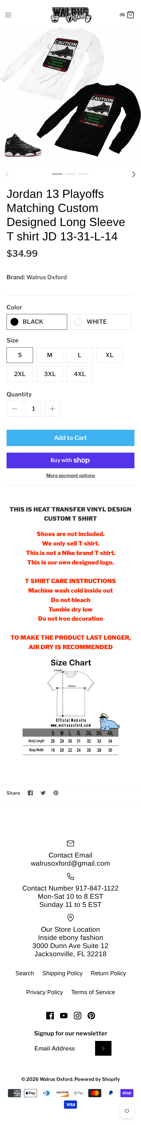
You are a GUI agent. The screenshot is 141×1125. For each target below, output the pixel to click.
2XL (20, 374)
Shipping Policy (62, 973)
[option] (70, 96)
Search (24, 973)
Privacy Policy (44, 992)
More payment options (70, 475)
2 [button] (70, 173)
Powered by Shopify (97, 1079)
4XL (80, 374)
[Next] (134, 174)
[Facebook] (50, 1015)
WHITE (97, 321)
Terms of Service (93, 992)
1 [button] (57, 173)
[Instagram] (77, 1015)
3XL (50, 374)
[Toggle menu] (8, 15)
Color (14, 307)
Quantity (19, 394)
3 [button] (83, 173)
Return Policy (108, 973)
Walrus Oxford (46, 277)
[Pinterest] (91, 1015)
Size (13, 340)
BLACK (33, 321)
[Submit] (103, 1048)
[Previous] (7, 174)
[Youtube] (64, 1015)
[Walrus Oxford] (71, 15)
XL (109, 355)
